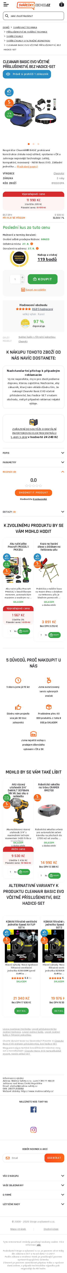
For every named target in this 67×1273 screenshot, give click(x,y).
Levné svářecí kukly (33, 1032)
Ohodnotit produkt (33, 492)
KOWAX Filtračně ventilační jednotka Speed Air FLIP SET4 (21, 925)
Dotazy (9, 512)
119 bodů (47, 259)
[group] (18, 589)
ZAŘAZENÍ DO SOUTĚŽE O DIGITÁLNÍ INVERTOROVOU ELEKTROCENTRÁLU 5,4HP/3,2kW (34, 433)
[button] (23, 631)
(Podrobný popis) (27, 166)
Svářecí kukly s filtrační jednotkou (28, 40)
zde (39, 1245)
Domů (6, 27)
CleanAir (59, 174)
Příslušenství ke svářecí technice (27, 32)
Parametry (9, 462)
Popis (6, 453)
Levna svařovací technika (17, 1029)
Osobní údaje (51, 1229)
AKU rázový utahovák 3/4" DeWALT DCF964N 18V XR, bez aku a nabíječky (18, 790)
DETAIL (21, 1011)
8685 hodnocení (42, 309)
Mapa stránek (18, 1229)
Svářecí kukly (15, 36)
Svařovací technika (25, 27)
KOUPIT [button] (26, 631)
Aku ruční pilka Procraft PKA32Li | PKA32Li (18, 547)
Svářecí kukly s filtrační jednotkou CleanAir (37, 339)
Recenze (9, 472)
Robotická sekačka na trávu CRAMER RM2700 (49, 787)
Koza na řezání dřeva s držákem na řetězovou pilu (49, 547)
